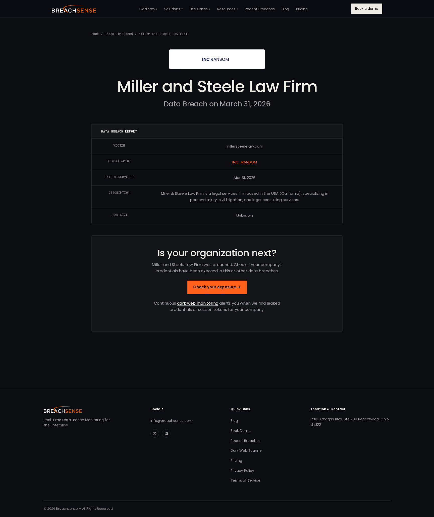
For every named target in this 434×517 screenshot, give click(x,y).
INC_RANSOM (244, 162)
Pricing (302, 9)
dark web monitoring (197, 303)
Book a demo (366, 8)
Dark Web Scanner (247, 450)
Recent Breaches (260, 9)
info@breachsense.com (171, 420)
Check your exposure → (217, 287)
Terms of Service (245, 480)
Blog (285, 9)
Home (95, 34)
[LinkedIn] (166, 433)
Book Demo (241, 430)
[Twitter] (154, 433)
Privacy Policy (242, 470)
